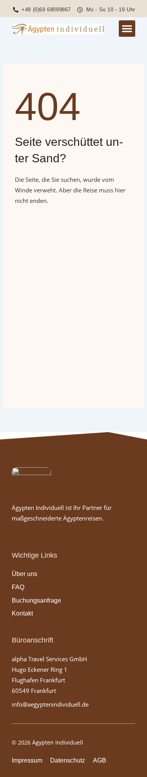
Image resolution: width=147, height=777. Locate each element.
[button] (127, 28)
